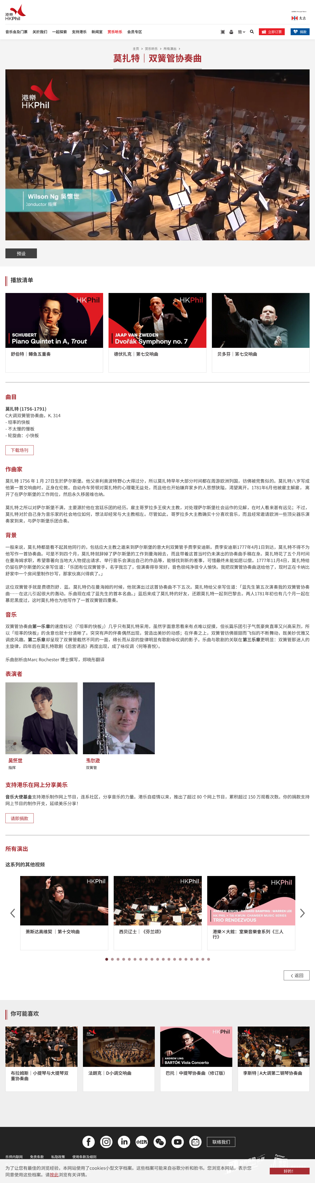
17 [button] (197, 959)
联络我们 (221, 1141)
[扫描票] (223, 32)
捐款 (303, 31)
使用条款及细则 (84, 1156)
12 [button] (169, 959)
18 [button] (203, 959)
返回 (298, 975)
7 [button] (141, 959)
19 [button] (208, 959)
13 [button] (174, 959)
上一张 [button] (12, 913)
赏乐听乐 (151, 48)
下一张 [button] (302, 913)
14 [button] (180, 959)
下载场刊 (19, 450)
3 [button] (118, 959)
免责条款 (37, 1156)
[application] (157, 154)
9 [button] (152, 959)
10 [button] (157, 959)
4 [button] (124, 959)
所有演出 (170, 48)
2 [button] (112, 959)
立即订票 (275, 31)
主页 (136, 48)
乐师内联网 (14, 1156)
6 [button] (135, 959)
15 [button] (186, 959)
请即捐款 (19, 818)
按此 (54, 1174)
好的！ (290, 1171)
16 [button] (191, 959)
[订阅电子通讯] (231, 32)
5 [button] (129, 959)
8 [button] (146, 959)
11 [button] (163, 959)
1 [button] (107, 959)
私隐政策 (58, 1156)
